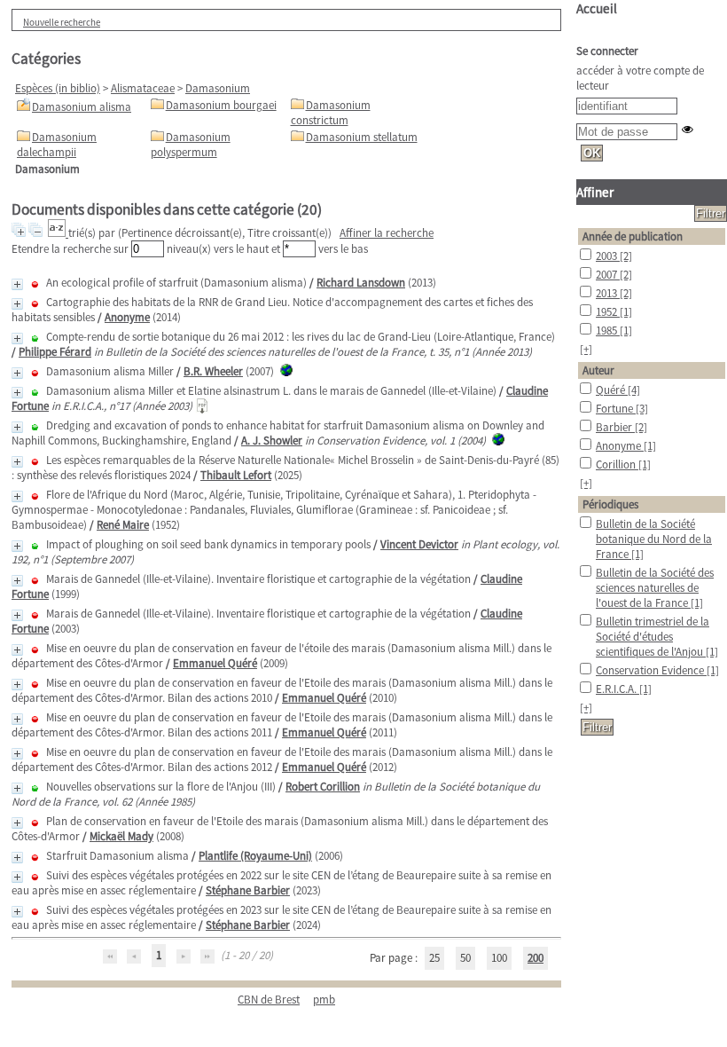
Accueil (596, 8)
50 (465, 957)
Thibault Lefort (235, 475)
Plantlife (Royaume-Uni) (255, 855)
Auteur (598, 370)
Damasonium (217, 88)
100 (499, 957)
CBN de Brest (269, 999)
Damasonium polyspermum (191, 145)
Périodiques (610, 504)
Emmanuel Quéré (215, 663)
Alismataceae (143, 88)
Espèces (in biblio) (57, 88)
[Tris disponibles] (58, 232)
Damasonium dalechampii (57, 145)
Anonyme (127, 317)
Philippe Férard (55, 351)
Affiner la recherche (387, 232)
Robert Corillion (322, 786)
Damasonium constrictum (331, 113)
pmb (324, 999)
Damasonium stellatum (362, 137)
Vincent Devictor (419, 544)
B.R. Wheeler (213, 371)
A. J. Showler (271, 440)
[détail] (17, 284)
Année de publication (632, 236)
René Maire (123, 524)
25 (434, 957)
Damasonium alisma (81, 106)
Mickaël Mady (121, 836)
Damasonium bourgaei (221, 105)
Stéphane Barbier (248, 890)
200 (535, 957)
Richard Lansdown (361, 282)
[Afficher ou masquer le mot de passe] (687, 129)
